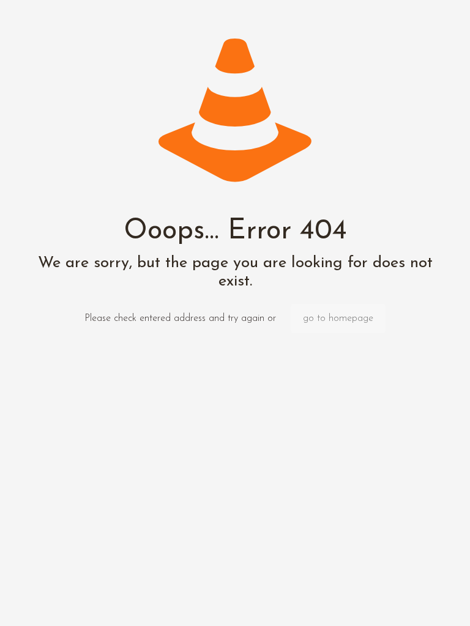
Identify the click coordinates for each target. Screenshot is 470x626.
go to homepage (338, 318)
